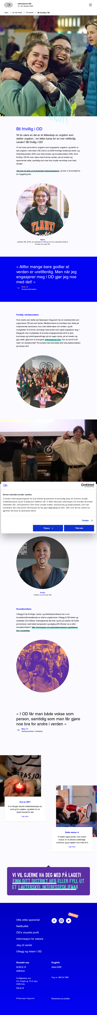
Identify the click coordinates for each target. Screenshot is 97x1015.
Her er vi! (20, 988)
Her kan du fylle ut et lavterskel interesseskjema (38, 171)
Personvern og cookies (61, 998)
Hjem (6, 12)
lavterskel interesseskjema (47, 887)
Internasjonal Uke (53, 339)
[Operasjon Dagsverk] (9, 5)
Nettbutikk (22, 926)
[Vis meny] (90, 5)
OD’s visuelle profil (27, 932)
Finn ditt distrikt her (34, 881)
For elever (29, 12)
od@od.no (20, 971)
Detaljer (85, 520)
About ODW (56, 967)
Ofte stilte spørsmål (28, 919)
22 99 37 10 (21, 967)
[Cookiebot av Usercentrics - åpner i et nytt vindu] (83, 485)
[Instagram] (61, 920)
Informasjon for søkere (29, 938)
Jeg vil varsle (24, 945)
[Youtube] (71, 920)
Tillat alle (79, 528)
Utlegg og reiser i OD (29, 951)
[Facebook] (54, 920)
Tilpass (46, 528)
